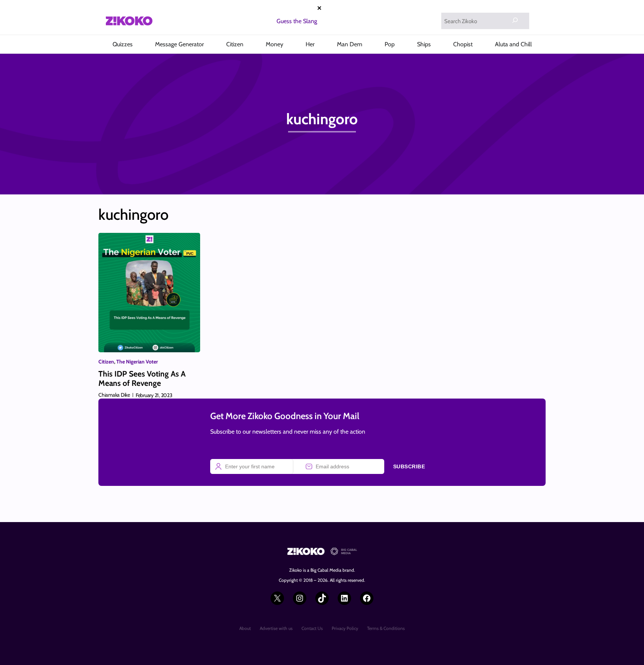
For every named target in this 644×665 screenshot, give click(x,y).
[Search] (515, 20)
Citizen (106, 361)
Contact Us (312, 628)
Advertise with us (276, 628)
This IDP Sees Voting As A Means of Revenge (142, 378)
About (245, 628)
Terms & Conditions (386, 628)
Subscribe (409, 466)
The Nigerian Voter (137, 361)
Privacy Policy (345, 628)
